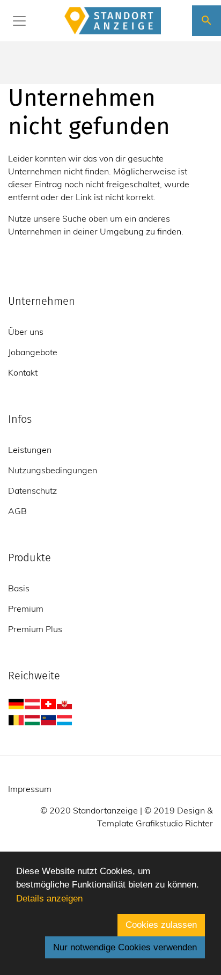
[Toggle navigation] (19, 21)
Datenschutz (32, 490)
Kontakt (23, 372)
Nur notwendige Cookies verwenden (125, 947)
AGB (17, 510)
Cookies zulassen (161, 925)
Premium (25, 608)
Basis (19, 588)
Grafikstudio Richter (174, 823)
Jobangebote (32, 352)
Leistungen (29, 449)
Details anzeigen (49, 898)
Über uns (25, 331)
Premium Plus (35, 629)
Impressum (29, 788)
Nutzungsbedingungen (52, 470)
